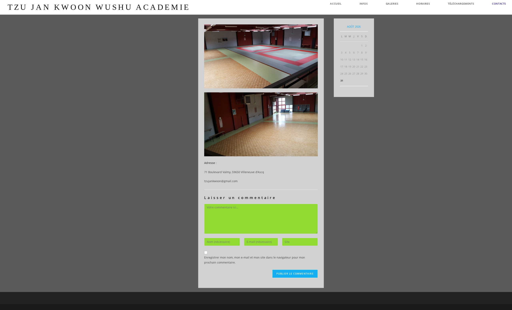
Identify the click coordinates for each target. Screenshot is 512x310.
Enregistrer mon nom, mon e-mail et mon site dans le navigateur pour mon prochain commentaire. (254, 259)
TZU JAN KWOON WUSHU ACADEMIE (99, 7)
